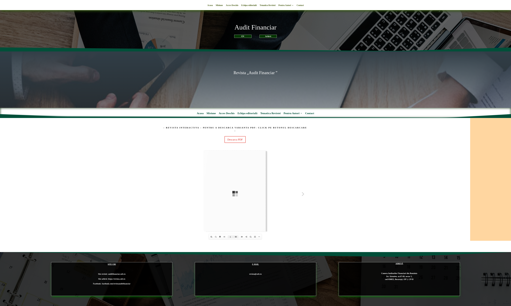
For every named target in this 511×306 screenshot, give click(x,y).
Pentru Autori (284, 5)
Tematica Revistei (267, 5)
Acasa (210, 5)
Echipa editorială (249, 5)
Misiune (219, 5)
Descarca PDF (235, 139)
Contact (300, 5)
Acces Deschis (232, 5)
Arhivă (268, 36)
